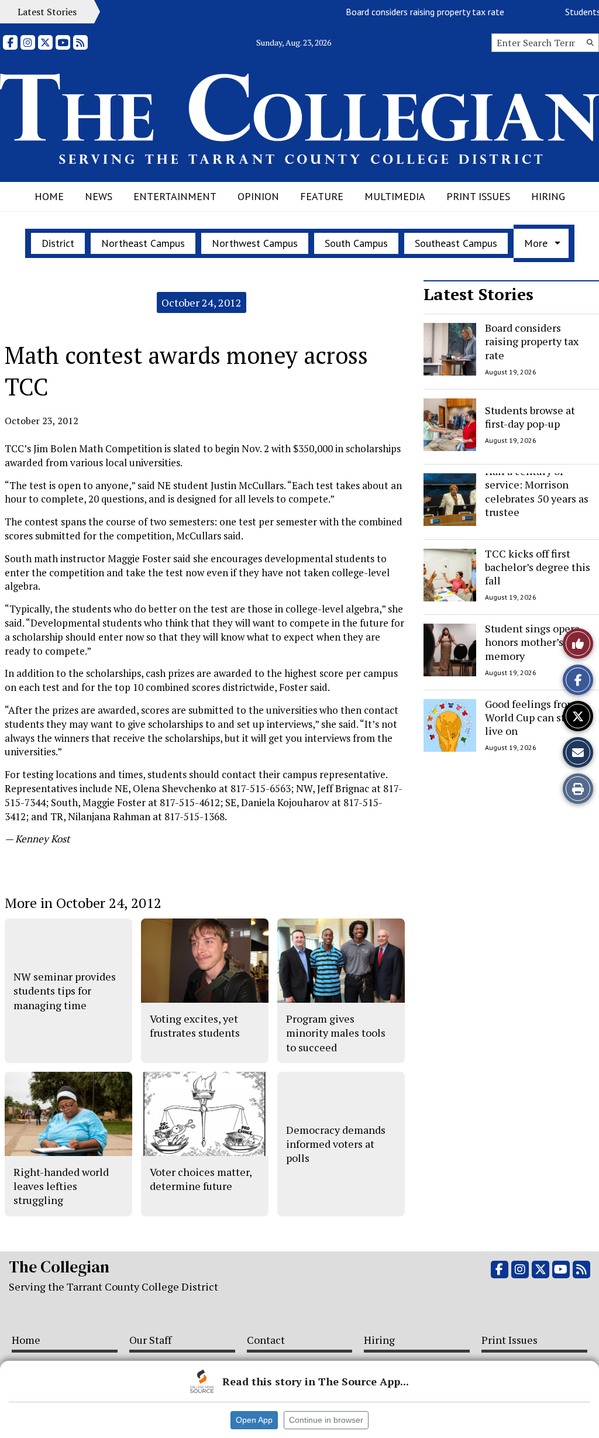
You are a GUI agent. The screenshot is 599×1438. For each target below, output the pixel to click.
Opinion (258, 196)
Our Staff (150, 1340)
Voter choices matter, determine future (201, 1179)
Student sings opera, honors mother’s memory (533, 642)
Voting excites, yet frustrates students (195, 1026)
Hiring (548, 196)
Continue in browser (326, 1420)
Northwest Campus (255, 243)
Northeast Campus (143, 243)
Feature (321, 196)
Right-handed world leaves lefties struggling (61, 1186)
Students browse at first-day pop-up (530, 416)
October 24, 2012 (201, 302)
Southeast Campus (456, 243)
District (58, 243)
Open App (254, 1420)
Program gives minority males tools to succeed (335, 1033)
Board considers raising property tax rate (411, 12)
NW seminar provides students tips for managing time (64, 990)
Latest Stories (478, 294)
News (98, 196)
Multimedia (394, 196)
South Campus (356, 243)
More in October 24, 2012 (83, 902)
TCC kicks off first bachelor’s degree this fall (537, 567)
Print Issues (478, 196)
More (536, 243)
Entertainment (174, 196)
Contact (266, 1340)
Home (49, 196)
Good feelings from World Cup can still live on (530, 717)
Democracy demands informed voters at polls (335, 1144)
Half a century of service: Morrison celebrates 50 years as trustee (536, 491)
